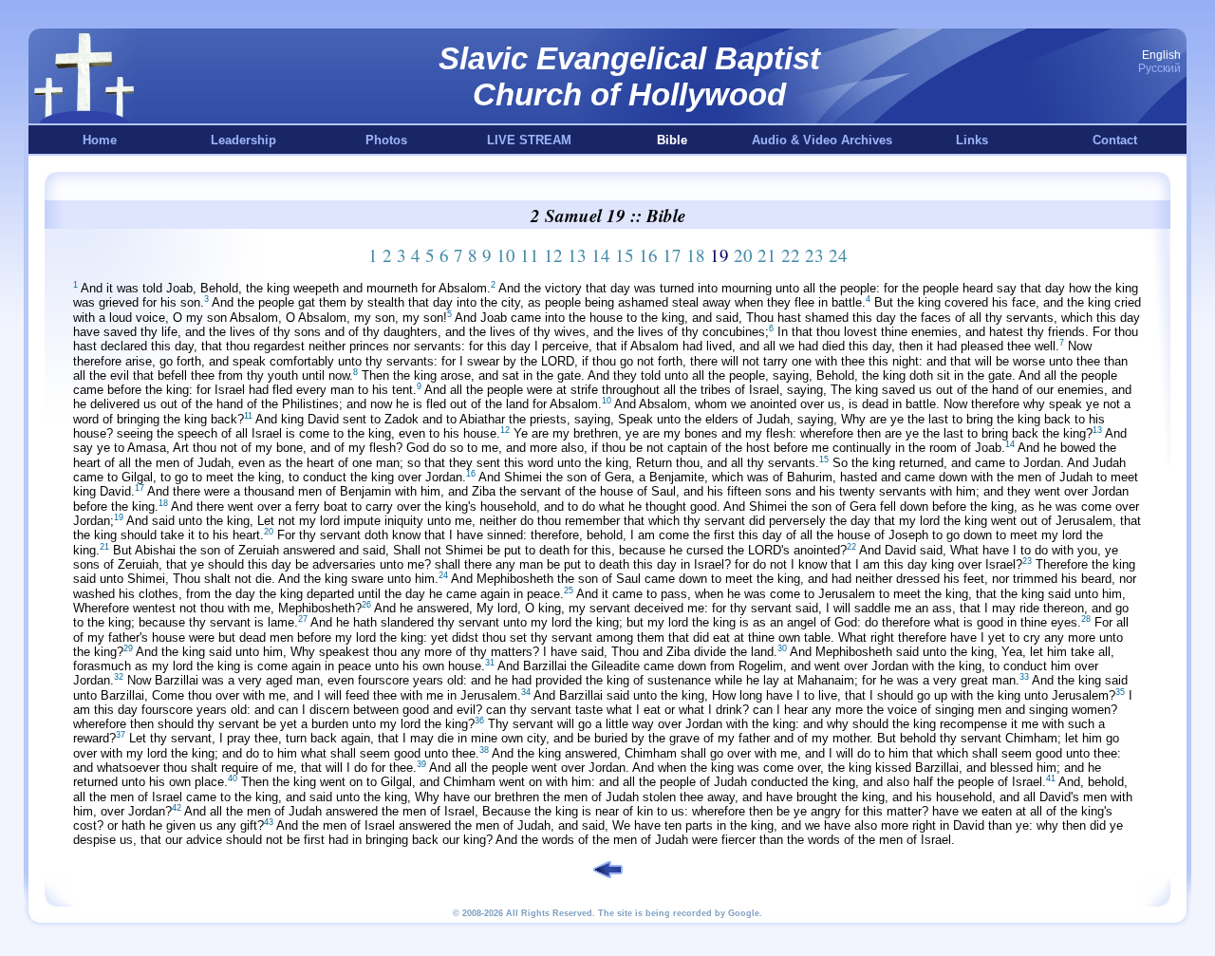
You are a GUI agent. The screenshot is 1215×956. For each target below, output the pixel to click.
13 (577, 255)
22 (790, 255)
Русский (1159, 68)
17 (672, 255)
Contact (1115, 140)
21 (766, 255)
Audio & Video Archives (822, 140)
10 (505, 255)
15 (624, 255)
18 (695, 255)
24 (838, 255)
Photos (386, 140)
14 (600, 255)
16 (648, 255)
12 (553, 255)
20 (743, 255)
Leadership (243, 140)
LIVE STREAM (529, 140)
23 (814, 255)
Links (972, 140)
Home (100, 140)
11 (529, 255)
